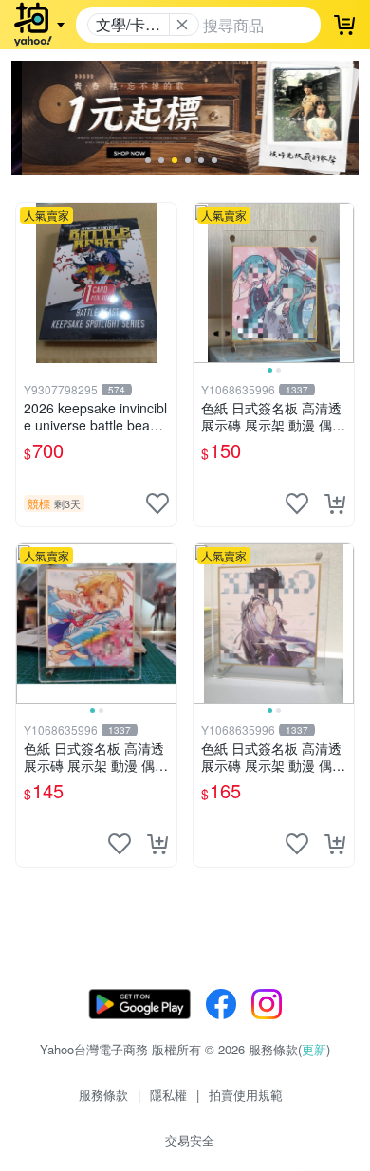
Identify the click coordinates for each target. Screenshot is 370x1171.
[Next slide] (341, 282)
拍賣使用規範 (246, 1095)
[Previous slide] (206, 282)
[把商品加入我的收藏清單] (157, 503)
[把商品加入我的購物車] (335, 503)
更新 (314, 1049)
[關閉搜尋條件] (182, 24)
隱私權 (168, 1095)
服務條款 (103, 1095)
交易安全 (189, 1140)
